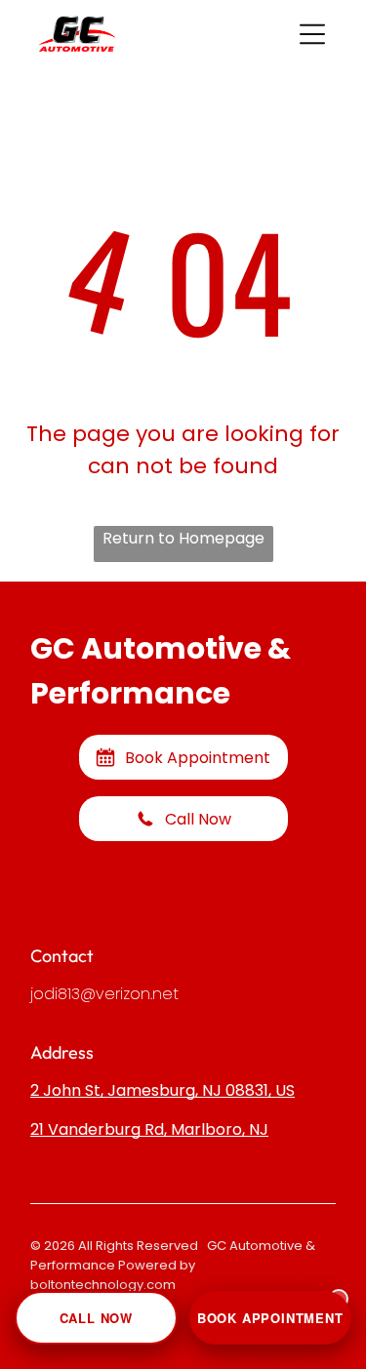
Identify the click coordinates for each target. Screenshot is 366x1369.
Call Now (96, 1318)
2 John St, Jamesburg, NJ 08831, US (162, 1090)
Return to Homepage (183, 538)
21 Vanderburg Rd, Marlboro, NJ (149, 1129)
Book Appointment (270, 1318)
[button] (312, 34)
